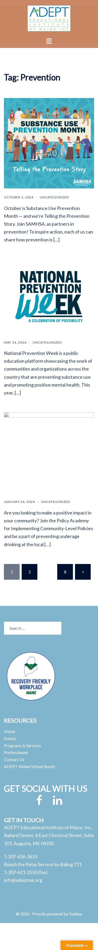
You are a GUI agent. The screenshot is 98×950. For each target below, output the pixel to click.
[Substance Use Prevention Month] (49, 142)
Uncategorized (54, 197)
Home (9, 731)
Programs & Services (22, 745)
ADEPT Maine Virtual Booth (29, 766)
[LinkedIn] (57, 802)
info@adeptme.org (23, 880)
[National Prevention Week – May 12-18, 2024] (49, 295)
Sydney (75, 913)
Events (10, 738)
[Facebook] (39, 802)
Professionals (16, 752)
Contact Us (14, 759)
